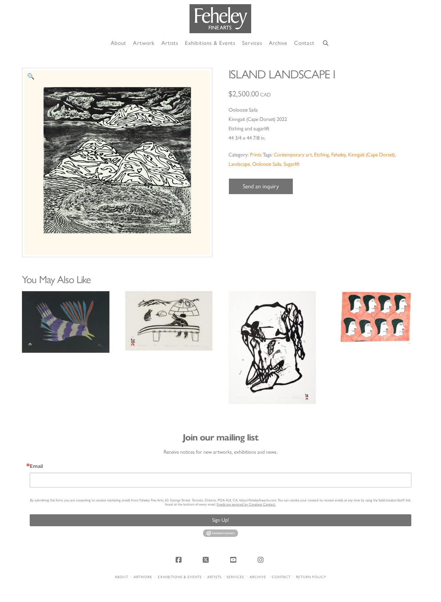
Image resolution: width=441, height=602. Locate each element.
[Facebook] (179, 559)
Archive (258, 577)
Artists (214, 577)
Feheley (338, 155)
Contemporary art (293, 155)
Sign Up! (220, 520)
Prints (256, 155)
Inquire (65, 321)
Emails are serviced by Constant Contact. (246, 504)
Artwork (143, 577)
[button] (31, 76)
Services (235, 577)
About (121, 577)
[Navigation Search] (326, 43)
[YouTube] (234, 559)
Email (36, 466)
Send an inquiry (261, 186)
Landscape (239, 164)
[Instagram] (261, 559)
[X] (207, 559)
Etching (321, 155)
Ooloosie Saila (266, 164)
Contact (281, 577)
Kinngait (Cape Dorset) (371, 155)
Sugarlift (291, 164)
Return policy (311, 577)
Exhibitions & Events (180, 577)
